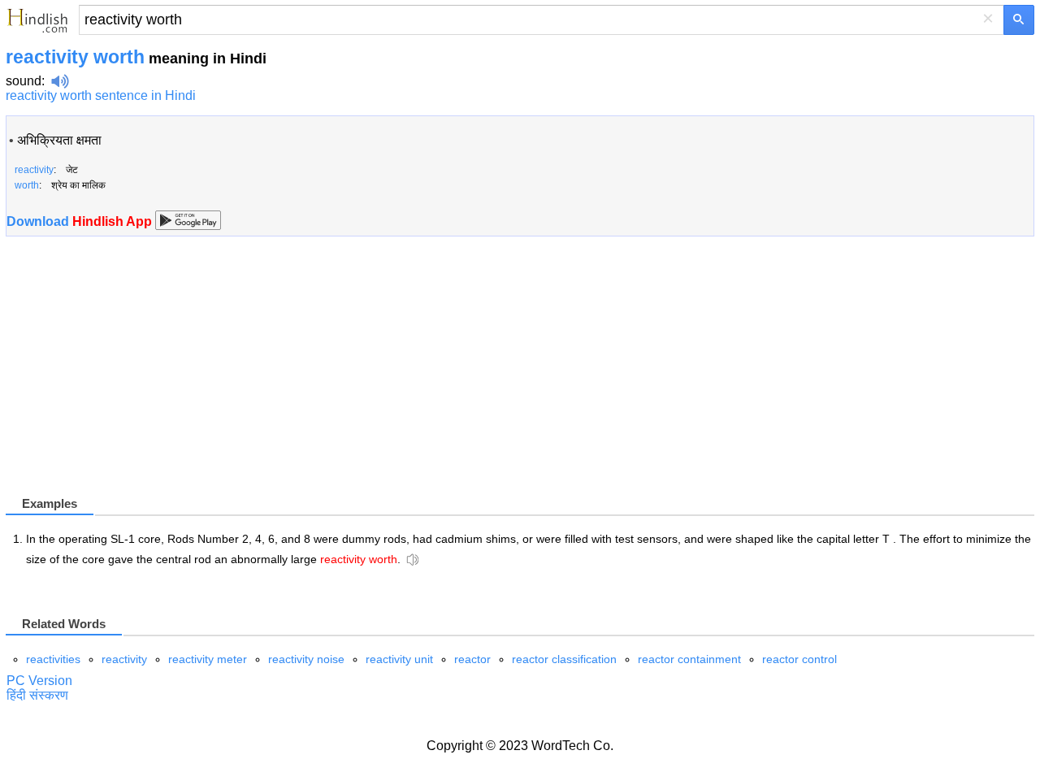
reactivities (53, 659)
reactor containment (689, 659)
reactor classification (564, 659)
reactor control (799, 659)
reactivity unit (399, 659)
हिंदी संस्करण (37, 695)
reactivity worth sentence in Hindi (101, 95)
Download (80, 221)
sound (23, 81)
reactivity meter (207, 659)
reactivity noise (306, 659)
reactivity (124, 659)
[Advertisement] (142, 379)
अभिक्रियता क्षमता (59, 140)
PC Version (39, 680)
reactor (472, 659)
